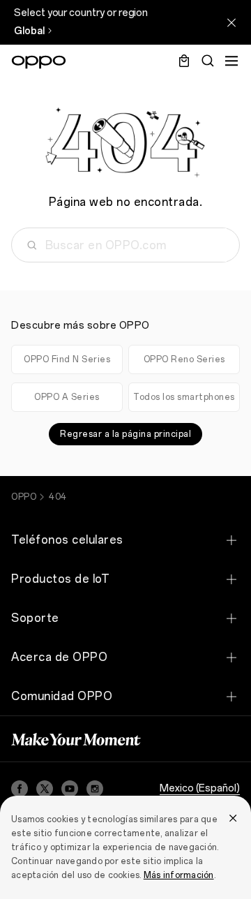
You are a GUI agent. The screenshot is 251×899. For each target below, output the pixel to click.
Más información (179, 875)
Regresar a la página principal (125, 434)
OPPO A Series (67, 397)
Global (29, 31)
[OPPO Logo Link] (38, 62)
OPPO (23, 497)
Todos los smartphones (184, 397)
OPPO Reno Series (184, 359)
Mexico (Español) (200, 788)
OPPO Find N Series (67, 359)
